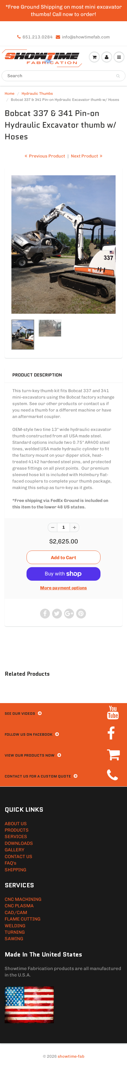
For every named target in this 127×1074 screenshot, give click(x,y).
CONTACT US (18, 856)
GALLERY (14, 850)
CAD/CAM (16, 912)
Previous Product (46, 156)
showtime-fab (71, 1056)
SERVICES (16, 836)
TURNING (15, 932)
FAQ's (10, 863)
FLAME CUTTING (22, 919)
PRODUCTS (17, 830)
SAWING (14, 938)
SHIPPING (15, 870)
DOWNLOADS (19, 843)
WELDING (15, 926)
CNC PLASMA (19, 906)
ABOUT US (16, 823)
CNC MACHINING (23, 899)
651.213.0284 (38, 37)
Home (9, 93)
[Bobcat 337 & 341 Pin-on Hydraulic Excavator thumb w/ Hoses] (63, 244)
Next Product (85, 156)
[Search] (118, 76)
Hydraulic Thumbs (37, 93)
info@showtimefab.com (86, 37)
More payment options (63, 588)
